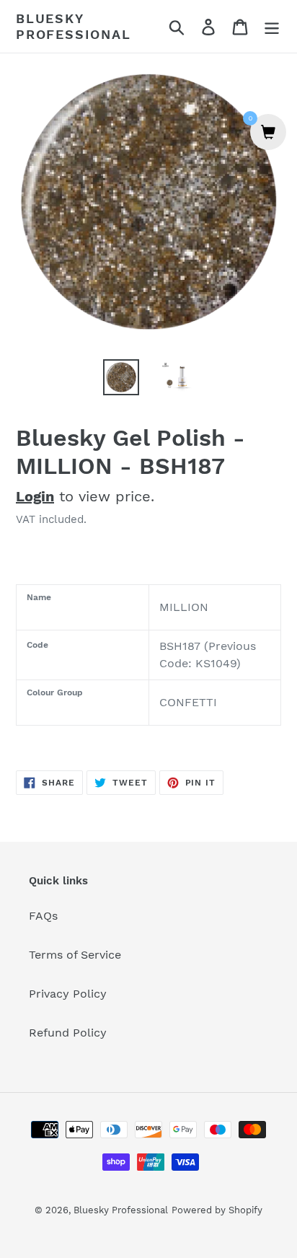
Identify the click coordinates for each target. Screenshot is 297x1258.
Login (35, 496)
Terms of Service (75, 955)
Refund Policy (68, 1032)
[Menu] (272, 26)
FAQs (43, 916)
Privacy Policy (68, 993)
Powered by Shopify (217, 1210)
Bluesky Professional (73, 26)
